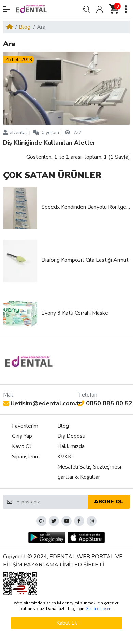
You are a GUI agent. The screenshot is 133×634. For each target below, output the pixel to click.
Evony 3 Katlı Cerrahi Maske (74, 313)
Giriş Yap (22, 436)
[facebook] (79, 521)
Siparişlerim (26, 456)
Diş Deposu (71, 436)
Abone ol (108, 501)
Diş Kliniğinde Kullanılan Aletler (49, 143)
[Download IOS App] (86, 537)
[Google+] (41, 521)
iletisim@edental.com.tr (46, 403)
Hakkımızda (71, 446)
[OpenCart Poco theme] (31, 9)
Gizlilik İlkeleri (98, 608)
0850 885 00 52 (109, 403)
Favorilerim (25, 426)
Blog (24, 27)
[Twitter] (54, 521)
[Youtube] (66, 521)
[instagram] (92, 521)
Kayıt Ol (21, 446)
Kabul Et (66, 623)
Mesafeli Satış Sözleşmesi (89, 467)
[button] (6, 9)
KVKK (64, 456)
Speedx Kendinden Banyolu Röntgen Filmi (85, 207)
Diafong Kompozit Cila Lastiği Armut (85, 260)
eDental (18, 132)
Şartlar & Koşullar (78, 477)
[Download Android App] (46, 537)
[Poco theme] (29, 361)
